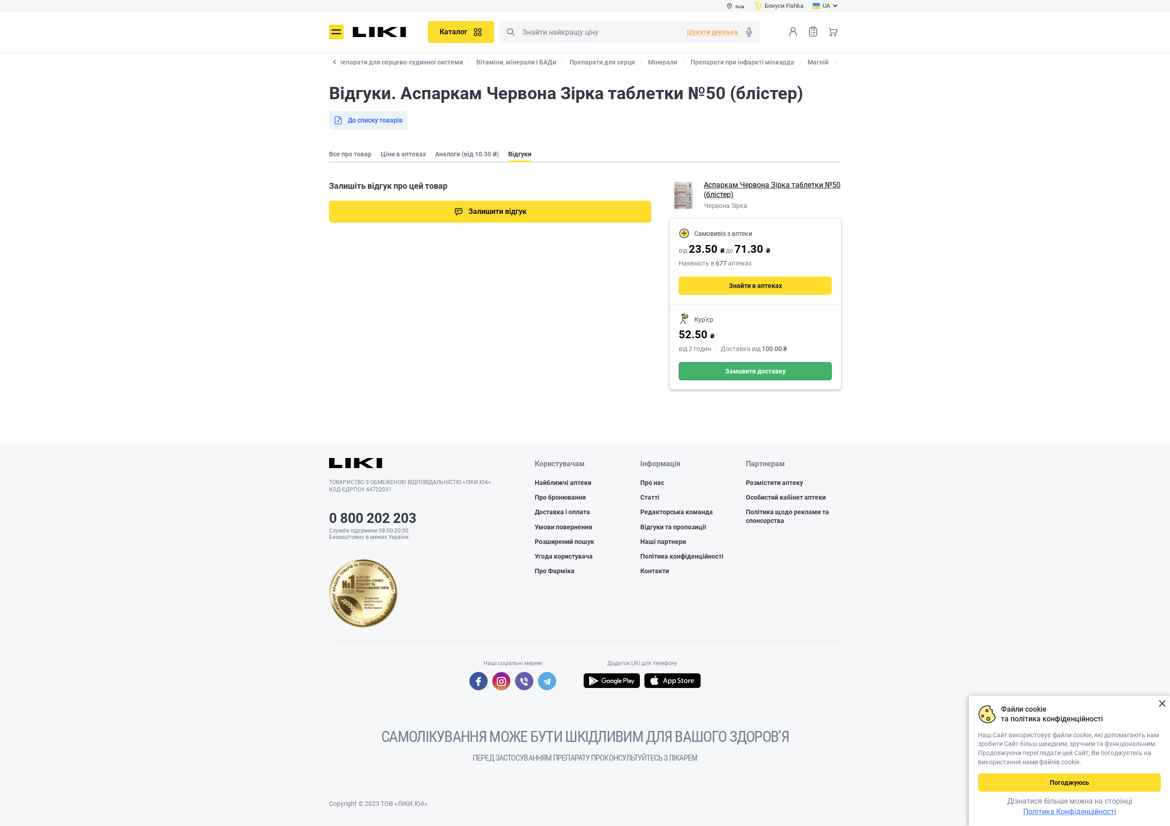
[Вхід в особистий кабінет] (793, 31)
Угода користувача (564, 556)
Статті (649, 497)
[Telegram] (547, 681)
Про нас (652, 482)
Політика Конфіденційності (1069, 811)
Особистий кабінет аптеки (786, 497)
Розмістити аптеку (774, 482)
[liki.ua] (379, 32)
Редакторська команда (676, 512)
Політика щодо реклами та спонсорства (787, 516)
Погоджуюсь (1069, 782)
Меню (336, 32)
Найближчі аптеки (563, 482)
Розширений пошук (564, 541)
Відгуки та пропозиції (673, 527)
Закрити (1162, 704)
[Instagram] (501, 681)
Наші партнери (663, 541)
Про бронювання (560, 497)
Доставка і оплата (562, 512)
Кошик (833, 31)
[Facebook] (478, 681)
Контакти (654, 571)
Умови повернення (563, 527)
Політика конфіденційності (681, 556)
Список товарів (813, 31)
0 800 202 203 (372, 518)
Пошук (510, 32)
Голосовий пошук (749, 32)
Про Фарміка (554, 571)
